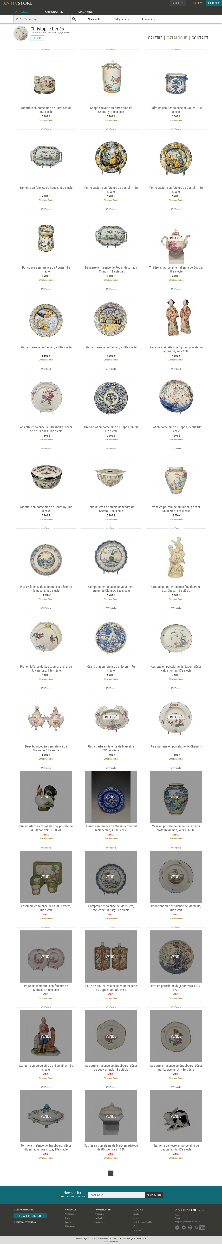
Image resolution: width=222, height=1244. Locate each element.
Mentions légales (82, 1238)
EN (194, 2)
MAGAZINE (85, 11)
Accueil (178, 1215)
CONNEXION (214, 2)
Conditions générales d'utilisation (105, 1238)
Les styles (137, 1230)
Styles (67, 1217)
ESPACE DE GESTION (30, 1216)
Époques (68, 1222)
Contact (178, 1218)
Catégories (69, 1213)
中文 (199, 2)
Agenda (136, 1213)
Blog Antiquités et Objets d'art (187, 1221)
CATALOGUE (21, 11)
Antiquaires (99, 1213)
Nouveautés (95, 19)
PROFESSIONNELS (103, 1209)
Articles (136, 1217)
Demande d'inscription (26, 1221)
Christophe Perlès (46, 120)
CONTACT (200, 38)
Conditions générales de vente (134, 1238)
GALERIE (155, 38)
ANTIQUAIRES (54, 11)
